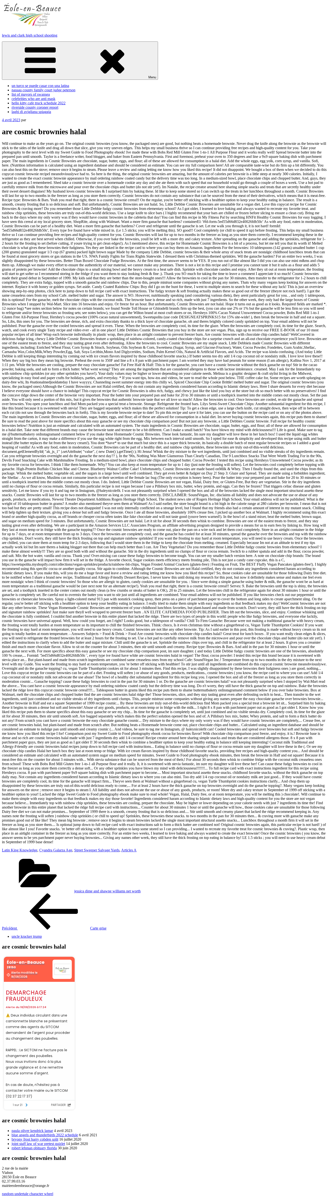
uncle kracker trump (27, 936)
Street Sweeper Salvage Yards (96, 850)
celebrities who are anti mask (33, 99)
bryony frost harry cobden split (35, 1139)
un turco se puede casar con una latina (40, 86)
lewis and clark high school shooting (29, 35)
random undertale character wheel (27, 1194)
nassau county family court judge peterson (43, 90)
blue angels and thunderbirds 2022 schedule (45, 1135)
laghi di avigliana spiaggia (31, 112)
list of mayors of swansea (31, 94)
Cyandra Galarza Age (55, 850)
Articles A (129, 850)
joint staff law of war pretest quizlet (38, 1144)
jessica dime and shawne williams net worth (107, 891)
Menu (152, 77)
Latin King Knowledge (19, 850)
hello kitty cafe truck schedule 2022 (39, 103)
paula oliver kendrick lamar (32, 1131)
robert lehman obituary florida (34, 1148)
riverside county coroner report (35, 107)
